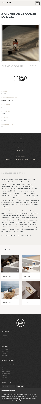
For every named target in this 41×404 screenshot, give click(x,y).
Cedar (27, 159)
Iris (2, 127)
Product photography (8, 364)
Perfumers (5, 340)
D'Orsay (16, 8)
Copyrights (5, 375)
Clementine (20, 142)
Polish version (6, 371)
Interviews (5, 351)
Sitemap (4, 377)
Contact (4, 367)
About (3, 365)
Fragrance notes (6, 337)
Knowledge (5, 355)
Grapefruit (11, 142)
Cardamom (29, 142)
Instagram (5, 369)
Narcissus (9, 159)
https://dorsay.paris (7, 100)
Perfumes (9, 8)
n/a (2, 107)
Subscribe (20, 386)
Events (4, 353)
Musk (33, 159)
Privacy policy (6, 373)
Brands (4, 339)
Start (3, 8)
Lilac (18, 151)
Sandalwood (19, 159)
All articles (5, 349)
